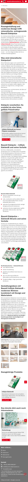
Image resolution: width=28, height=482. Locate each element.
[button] (26, 1)
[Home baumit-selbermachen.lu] (4, 1)
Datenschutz (5, 454)
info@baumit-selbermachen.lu (11, 466)
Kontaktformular (7, 469)
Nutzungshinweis (6, 457)
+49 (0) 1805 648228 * (9, 464)
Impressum (5, 452)
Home (4, 450)
